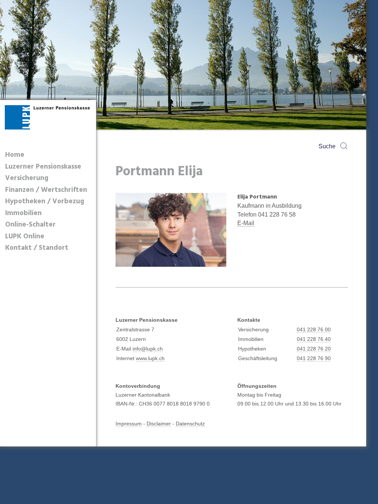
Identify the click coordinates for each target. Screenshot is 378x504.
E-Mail (245, 223)
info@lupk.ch (148, 349)
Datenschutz (190, 424)
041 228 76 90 (314, 358)
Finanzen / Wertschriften (46, 190)
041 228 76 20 (314, 349)
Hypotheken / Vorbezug (44, 201)
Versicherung (26, 178)
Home (14, 155)
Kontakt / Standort (36, 248)
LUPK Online (24, 236)
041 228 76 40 (314, 339)
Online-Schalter (30, 225)
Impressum (129, 424)
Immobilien (23, 213)
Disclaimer (159, 424)
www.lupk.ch (150, 358)
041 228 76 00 (314, 329)
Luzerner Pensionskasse (43, 167)
